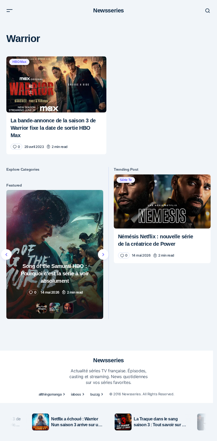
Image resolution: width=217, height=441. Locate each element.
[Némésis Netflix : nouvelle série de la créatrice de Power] (162, 201)
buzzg (95, 394)
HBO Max (19, 62)
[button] (9, 10)
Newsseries (108, 10)
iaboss (76, 394)
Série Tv (126, 180)
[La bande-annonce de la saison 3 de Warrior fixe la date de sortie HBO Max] (56, 84)
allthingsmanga (50, 394)
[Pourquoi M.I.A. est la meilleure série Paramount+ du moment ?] (54, 254)
